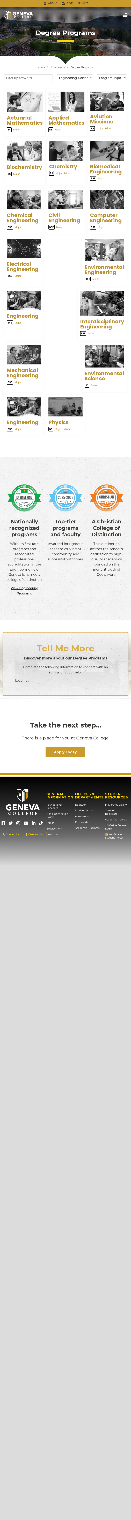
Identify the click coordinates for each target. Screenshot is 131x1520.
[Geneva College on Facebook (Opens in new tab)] (3, 824)
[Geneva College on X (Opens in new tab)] (11, 824)
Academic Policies (116, 819)
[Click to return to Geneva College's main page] (18, 18)
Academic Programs (87, 827)
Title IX (50, 822)
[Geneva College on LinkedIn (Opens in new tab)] (33, 824)
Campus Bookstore (111, 812)
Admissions (82, 816)
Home (42, 67)
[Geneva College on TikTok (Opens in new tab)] (41, 824)
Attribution (52, 834)
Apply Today (65, 752)
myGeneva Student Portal (114, 836)
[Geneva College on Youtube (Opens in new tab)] (26, 824)
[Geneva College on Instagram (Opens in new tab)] (18, 824)
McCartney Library (116, 804)
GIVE (69, 3)
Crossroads (81, 822)
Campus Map (35, 834)
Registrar (80, 804)
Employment (54, 828)
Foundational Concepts (54, 806)
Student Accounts (86, 810)
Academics (58, 67)
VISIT (84, 3)
